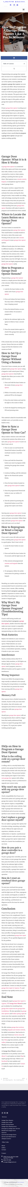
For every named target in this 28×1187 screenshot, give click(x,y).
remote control (21, 179)
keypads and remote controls (16, 1030)
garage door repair (20, 935)
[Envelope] (7, 1113)
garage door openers (8, 374)
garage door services (18, 1027)
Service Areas (18, 1035)
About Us (4, 1056)
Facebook (4, 1061)
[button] (23, 9)
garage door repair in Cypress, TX (11, 988)
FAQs (5, 1040)
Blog (22, 1056)
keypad (4, 181)
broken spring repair (18, 1013)
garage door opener (11, 108)
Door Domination (20, 1182)
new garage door (7, 778)
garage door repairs (7, 1008)
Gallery (4, 1042)
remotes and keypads (11, 563)
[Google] (5, 1113)
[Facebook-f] (2, 1113)
